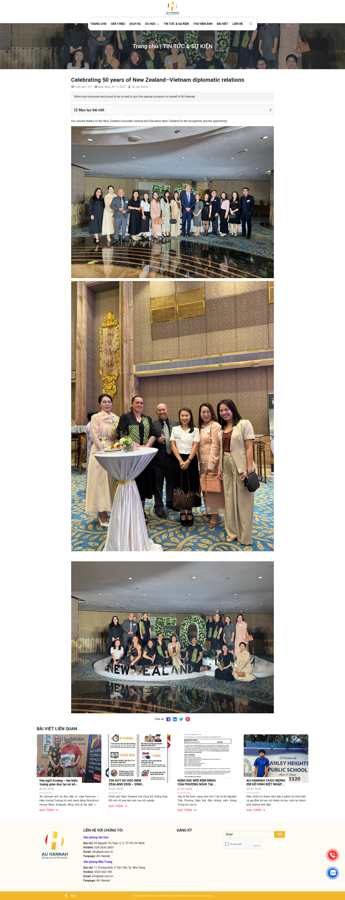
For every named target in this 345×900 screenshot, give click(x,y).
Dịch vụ (135, 24)
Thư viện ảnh (203, 24)
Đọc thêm (47, 810)
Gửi (279, 834)
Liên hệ (238, 24)
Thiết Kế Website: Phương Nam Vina (190, 895)
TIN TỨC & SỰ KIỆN (176, 24)
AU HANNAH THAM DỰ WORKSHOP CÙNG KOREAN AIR (194, 784)
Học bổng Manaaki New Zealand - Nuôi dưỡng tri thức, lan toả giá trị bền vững (265, 786)
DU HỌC (150, 24)
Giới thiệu (118, 24)
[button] (152, 23)
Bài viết (222, 24)
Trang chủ (98, 24)
